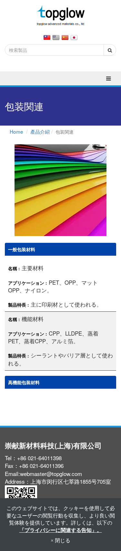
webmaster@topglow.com (51, 474)
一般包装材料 (21, 249)
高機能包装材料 (24, 382)
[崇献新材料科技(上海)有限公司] (60, 15)
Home (16, 131)
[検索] (110, 50)
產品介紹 (40, 131)
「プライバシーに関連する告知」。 (60, 530)
